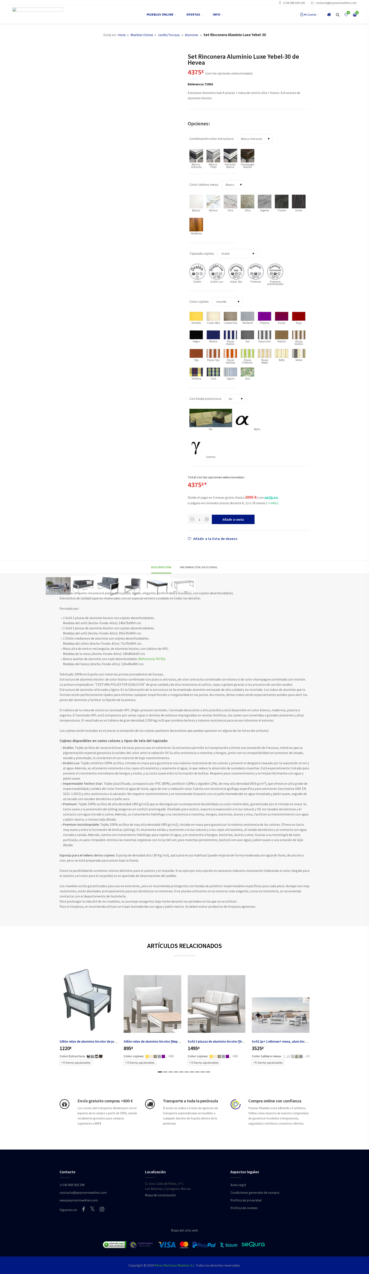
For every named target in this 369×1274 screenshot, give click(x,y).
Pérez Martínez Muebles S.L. (174, 1265)
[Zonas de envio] (150, 1104)
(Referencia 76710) (151, 659)
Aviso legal (238, 1185)
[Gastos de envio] (64, 1104)
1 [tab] (160, 1071)
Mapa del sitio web (184, 1230)
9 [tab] (203, 1071)
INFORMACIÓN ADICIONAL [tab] (199, 567)
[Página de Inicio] (37, 14)
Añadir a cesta (233, 519)
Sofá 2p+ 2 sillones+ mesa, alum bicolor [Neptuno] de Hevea (296, 1041)
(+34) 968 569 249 (294, 3)
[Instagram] (102, 1209)
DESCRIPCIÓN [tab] (161, 567)
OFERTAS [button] (193, 14)
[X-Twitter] (92, 1209)
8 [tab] (197, 1071)
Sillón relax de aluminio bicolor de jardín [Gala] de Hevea (102, 1041)
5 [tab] (181, 1071)
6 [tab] (186, 1071)
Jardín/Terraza (169, 35)
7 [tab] (192, 1071)
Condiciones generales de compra (254, 1192)
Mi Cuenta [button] (310, 14)
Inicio (122, 35)
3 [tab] (170, 1071)
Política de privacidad (245, 1200)
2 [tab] (165, 1071)
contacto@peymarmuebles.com (336, 3)
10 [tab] (208, 1071)
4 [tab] (176, 1071)
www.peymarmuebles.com (79, 1200)
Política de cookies (244, 1208)
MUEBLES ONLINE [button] (160, 14)
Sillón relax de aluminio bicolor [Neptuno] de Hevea (162, 1041)
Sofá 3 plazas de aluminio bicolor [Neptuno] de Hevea (228, 1041)
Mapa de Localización (160, 1195)
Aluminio (191, 35)
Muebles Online (141, 35)
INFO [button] (216, 14)
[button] (338, 15)
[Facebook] (83, 1209)
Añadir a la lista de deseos (214, 538)
